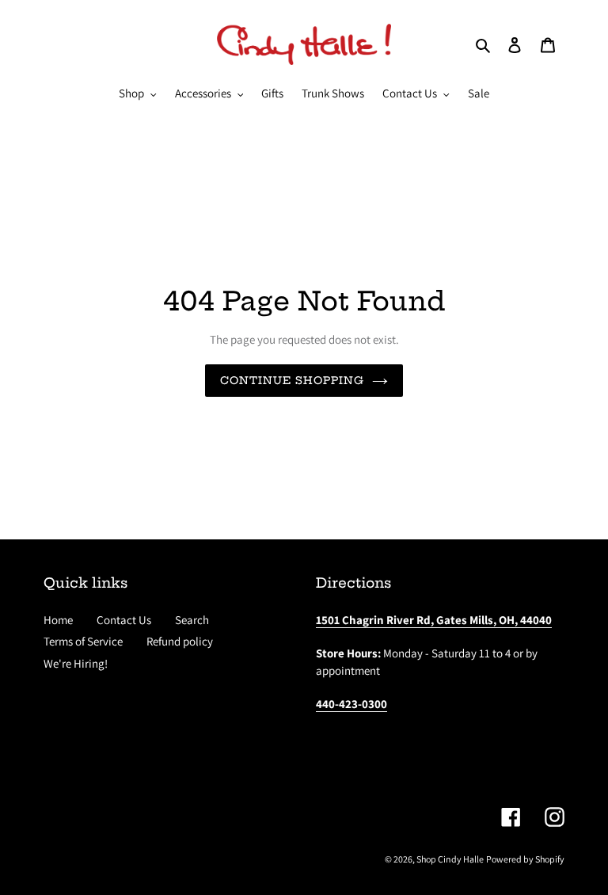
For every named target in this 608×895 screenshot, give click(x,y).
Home (58, 619)
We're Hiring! (76, 663)
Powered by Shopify (525, 859)
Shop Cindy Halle (450, 859)
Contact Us (124, 619)
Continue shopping (292, 380)
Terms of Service (83, 641)
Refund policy (179, 641)
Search (192, 619)
